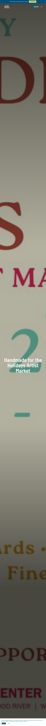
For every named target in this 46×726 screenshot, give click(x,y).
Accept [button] (3, 723)
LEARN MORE (32, 1)
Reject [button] (9, 723)
